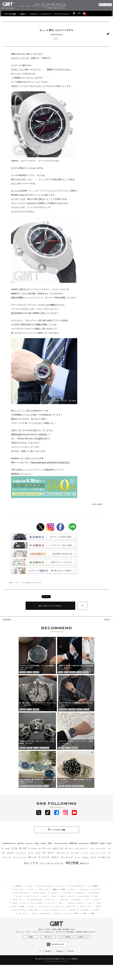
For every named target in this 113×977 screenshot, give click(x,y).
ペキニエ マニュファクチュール (45, 886)
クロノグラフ (69, 848)
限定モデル (84, 863)
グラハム (67, 913)
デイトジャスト (94, 853)
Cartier (61, 672)
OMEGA (23, 672)
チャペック (62, 886)
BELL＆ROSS (24, 786)
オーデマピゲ (32, 848)
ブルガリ (85, 857)
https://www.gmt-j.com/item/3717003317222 (50, 462)
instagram (59, 951)
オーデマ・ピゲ (45, 848)
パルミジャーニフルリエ (39, 892)
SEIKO (86, 672)
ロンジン (24, 903)
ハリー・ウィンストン (44, 906)
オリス (34, 913)
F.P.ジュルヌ (33, 910)
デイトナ (103, 853)
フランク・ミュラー (84, 906)
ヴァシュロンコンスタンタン (52, 863)
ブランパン (77, 857)
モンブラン (96, 910)
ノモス (90, 903)
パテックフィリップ (18, 857)
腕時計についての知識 (59, 889)
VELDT (76, 913)
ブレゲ (93, 857)
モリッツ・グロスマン (37, 903)
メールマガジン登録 (58, 830)
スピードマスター (21, 853)
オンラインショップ (62, 14)
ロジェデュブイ (79, 892)
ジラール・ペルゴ (43, 889)
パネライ (55, 857)
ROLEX (79, 672)
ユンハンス (51, 903)
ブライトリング (66, 857)
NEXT (107, 620)
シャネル (91, 848)
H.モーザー (73, 910)
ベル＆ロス (98, 906)
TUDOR (30, 747)
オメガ (56, 38)
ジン (64, 910)
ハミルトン (57, 913)
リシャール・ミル (70, 906)
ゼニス (38, 853)
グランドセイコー (81, 848)
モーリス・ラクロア (18, 889)
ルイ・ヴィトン (23, 913)
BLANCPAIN (63, 709)
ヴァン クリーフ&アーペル (76, 886)
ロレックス (31, 863)
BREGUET (72, 709)
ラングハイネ (97, 889)
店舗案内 (30, 937)
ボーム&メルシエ (44, 913)
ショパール (45, 910)
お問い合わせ (48, 937)
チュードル (84, 853)
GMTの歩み (18, 886)
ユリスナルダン (84, 910)
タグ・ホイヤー (44, 747)
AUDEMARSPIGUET (9, 843)
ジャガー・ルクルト (83, 896)
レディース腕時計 (93, 886)
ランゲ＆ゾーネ (104, 857)
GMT (100, 504)
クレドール (29, 886)
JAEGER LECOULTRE (60, 843)
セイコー (31, 853)
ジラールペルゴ (66, 892)
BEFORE (7, 620)
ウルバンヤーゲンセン (20, 910)
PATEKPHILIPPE (84, 843)
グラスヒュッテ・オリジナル (75, 903)
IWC (66, 672)
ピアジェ (60, 903)
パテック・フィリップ (38, 857)
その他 (84, 913)
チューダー (75, 853)
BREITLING (29, 843)
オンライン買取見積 (65, 937)
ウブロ (14, 848)
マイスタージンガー (94, 892)
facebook (48, 951)
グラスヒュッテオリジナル (21, 892)
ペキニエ (98, 903)
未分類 (92, 913)
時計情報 (36, 672)
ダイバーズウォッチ (62, 853)
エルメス (72, 889)
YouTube (7, 848)
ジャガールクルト (100, 848)
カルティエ (58, 848)
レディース (58, 906)
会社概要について (82, 937)
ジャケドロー (54, 892)
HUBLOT (43, 843)
